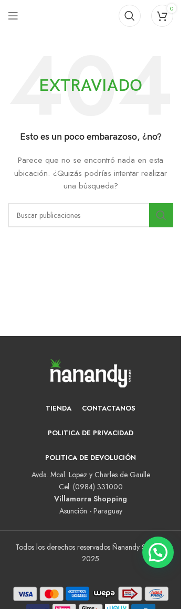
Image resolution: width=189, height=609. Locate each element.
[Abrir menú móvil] (13, 15)
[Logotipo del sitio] (79, 14)
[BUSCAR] (161, 215)
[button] (158, 552)
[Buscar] (129, 15)
